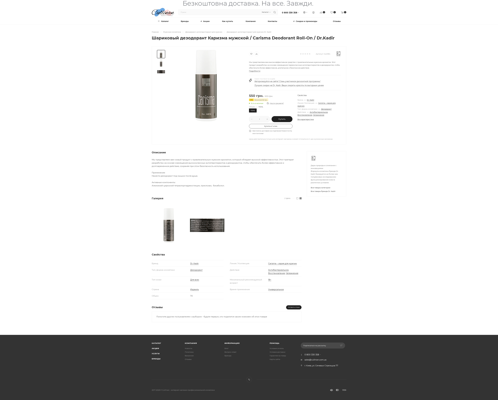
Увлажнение (318, 115)
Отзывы (188, 359)
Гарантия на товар (278, 356)
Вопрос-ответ (230, 352)
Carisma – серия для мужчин (282, 263)
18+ (269, 279)
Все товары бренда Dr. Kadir (323, 191)
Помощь (274, 343)
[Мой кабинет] (313, 12)
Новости (188, 348)
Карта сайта (275, 359)
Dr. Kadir (310, 100)
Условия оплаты (277, 348)
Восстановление (305, 115)
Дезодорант (326, 109)
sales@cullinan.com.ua (315, 359)
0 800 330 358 (289, 12)
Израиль (194, 289)
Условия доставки (277, 352)
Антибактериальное (319, 112)
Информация (232, 343)
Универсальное (276, 289)
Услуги (156, 354)
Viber (249, 379)
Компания (191, 343)
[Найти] (274, 12)
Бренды (156, 359)
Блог (226, 348)
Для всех (194, 279)
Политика (189, 352)
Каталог (156, 343)
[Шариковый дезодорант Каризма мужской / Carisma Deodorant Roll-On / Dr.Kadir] (206, 85)
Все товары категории (320, 188)
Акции (155, 348)
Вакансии (189, 356)
